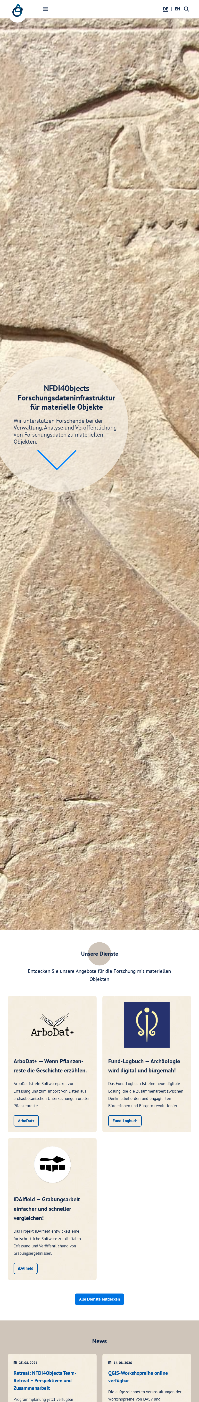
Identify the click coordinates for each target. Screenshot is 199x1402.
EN (177, 9)
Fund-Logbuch (125, 1120)
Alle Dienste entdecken (99, 1299)
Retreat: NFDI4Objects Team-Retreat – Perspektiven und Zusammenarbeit (45, 1380)
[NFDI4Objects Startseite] (17, 13)
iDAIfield (25, 1268)
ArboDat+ (26, 1120)
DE (165, 9)
